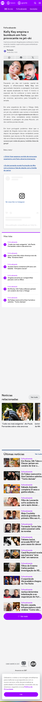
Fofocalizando (10, 28)
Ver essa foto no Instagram (15, 202)
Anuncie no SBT (21, 670)
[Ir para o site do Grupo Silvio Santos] (17, 664)
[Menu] (40, 3)
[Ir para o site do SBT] (33, 664)
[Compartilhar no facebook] (21, 57)
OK (21, 694)
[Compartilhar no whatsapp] (9, 57)
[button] (17, 417)
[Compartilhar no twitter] (32, 57)
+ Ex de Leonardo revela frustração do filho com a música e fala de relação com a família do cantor (20, 167)
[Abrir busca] (35, 3)
